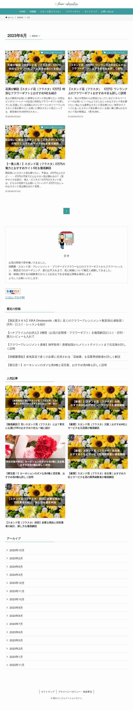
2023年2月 (16, 648)
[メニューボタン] (4, 4)
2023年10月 (17, 599)
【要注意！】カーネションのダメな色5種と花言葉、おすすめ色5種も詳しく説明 (57, 365)
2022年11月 (17, 665)
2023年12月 (17, 583)
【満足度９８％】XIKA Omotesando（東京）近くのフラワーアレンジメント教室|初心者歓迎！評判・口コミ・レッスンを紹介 (66, 322)
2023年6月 (16, 632)
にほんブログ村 (15, 297)
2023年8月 (16, 616)
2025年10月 (17, 550)
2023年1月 (16, 657)
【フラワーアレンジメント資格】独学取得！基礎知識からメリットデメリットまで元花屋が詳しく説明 (66, 346)
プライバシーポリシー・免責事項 (75, 691)
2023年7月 (16, 624)
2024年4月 (16, 575)
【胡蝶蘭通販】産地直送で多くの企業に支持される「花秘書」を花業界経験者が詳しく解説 (63, 357)
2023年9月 (16, 607)
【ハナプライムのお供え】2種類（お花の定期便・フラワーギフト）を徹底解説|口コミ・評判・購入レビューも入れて (66, 334)
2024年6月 (16, 566)
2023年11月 (17, 591)
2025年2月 (16, 558)
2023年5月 (16, 640)
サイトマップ (48, 691)
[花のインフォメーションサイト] (66, 4)
